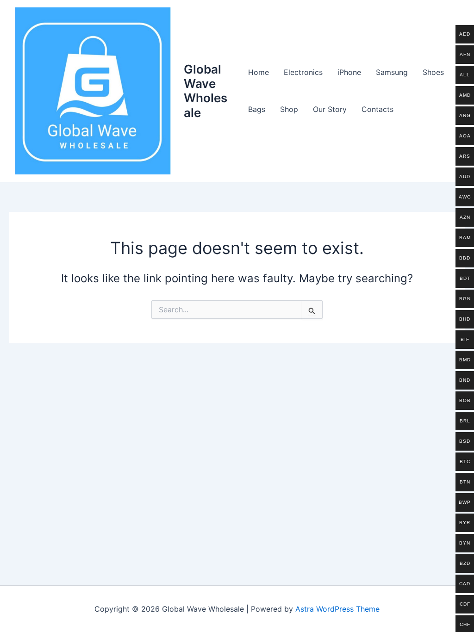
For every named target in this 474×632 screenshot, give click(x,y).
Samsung (392, 72)
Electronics (303, 72)
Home (258, 72)
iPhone (349, 72)
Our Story (330, 109)
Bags (256, 109)
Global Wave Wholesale (205, 91)
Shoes (433, 72)
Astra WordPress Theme (337, 608)
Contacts (377, 109)
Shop (289, 109)
